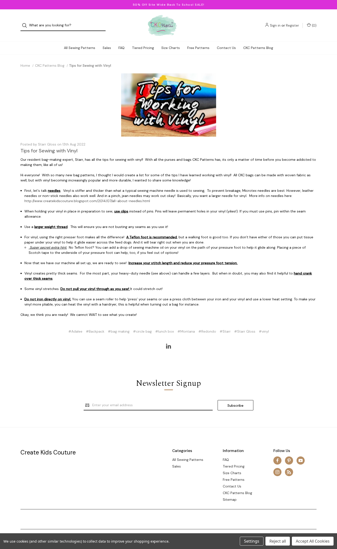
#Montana (186, 331)
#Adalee (75, 331)
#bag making (119, 331)
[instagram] (277, 472)
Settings (251, 541)
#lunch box (164, 331)
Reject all (277, 541)
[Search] (26, 25)
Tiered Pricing (143, 48)
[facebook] (277, 460)
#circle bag (142, 331)
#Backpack (95, 331)
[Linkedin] (168, 346)
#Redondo (207, 331)
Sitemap (230, 499)
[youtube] (301, 460)
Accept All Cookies (313, 541)
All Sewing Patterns (79, 48)
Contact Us (226, 48)
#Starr (225, 331)
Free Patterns (198, 48)
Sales (107, 48)
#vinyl (264, 331)
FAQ (121, 48)
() (314, 25)
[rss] (289, 472)
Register (292, 25)
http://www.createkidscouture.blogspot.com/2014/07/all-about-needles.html (87, 201)
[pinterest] (289, 460)
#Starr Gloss (244, 331)
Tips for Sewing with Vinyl (48, 150)
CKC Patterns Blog (258, 48)
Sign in (275, 25)
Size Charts (170, 48)
